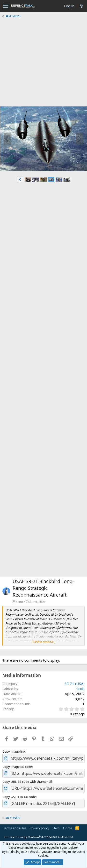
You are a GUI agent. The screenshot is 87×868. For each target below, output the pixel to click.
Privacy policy (39, 828)
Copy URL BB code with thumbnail (27, 781)
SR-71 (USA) (75, 683)
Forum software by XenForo (38, 837)
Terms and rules (14, 828)
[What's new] (81, 5)
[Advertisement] (43, 63)
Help (56, 828)
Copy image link (13, 751)
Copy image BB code (17, 766)
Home (67, 828)
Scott (19, 601)
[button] (5, 6)
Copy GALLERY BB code (19, 797)
